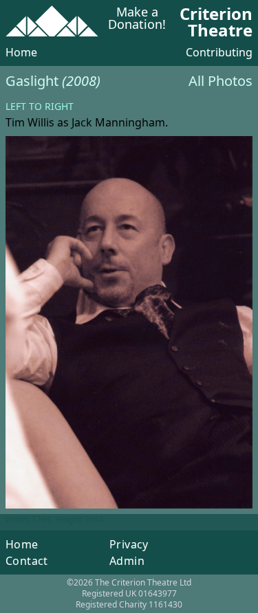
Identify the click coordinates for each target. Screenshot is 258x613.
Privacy (129, 544)
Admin (126, 560)
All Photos (220, 80)
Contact (27, 560)
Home (21, 52)
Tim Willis (30, 122)
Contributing (219, 52)
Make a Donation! (137, 18)
